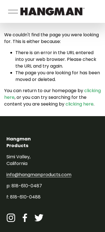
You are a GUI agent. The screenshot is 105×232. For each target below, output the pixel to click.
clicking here (80, 104)
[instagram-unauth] (10, 217)
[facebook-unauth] (24, 217)
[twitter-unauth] (38, 217)
